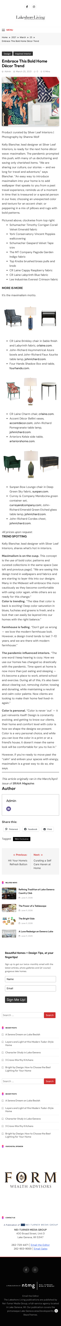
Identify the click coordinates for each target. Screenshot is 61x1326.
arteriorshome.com (22, 441)
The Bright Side (27, 918)
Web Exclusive (22, 839)
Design (7, 53)
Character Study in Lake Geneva (23, 1052)
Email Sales (40, 1248)
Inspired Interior (23, 53)
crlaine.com (44, 345)
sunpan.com (40, 491)
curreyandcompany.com (25, 505)
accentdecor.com (21, 423)
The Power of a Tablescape (32, 905)
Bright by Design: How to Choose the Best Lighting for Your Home (28, 1069)
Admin (8, 71)
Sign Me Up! (16, 1000)
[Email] (8, 808)
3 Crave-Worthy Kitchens (19, 1059)
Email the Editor (40, 1244)
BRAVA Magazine (23, 783)
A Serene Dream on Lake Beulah (22, 1034)
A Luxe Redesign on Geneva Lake (36, 931)
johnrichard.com (35, 359)
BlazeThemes (30, 1314)
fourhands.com (19, 368)
